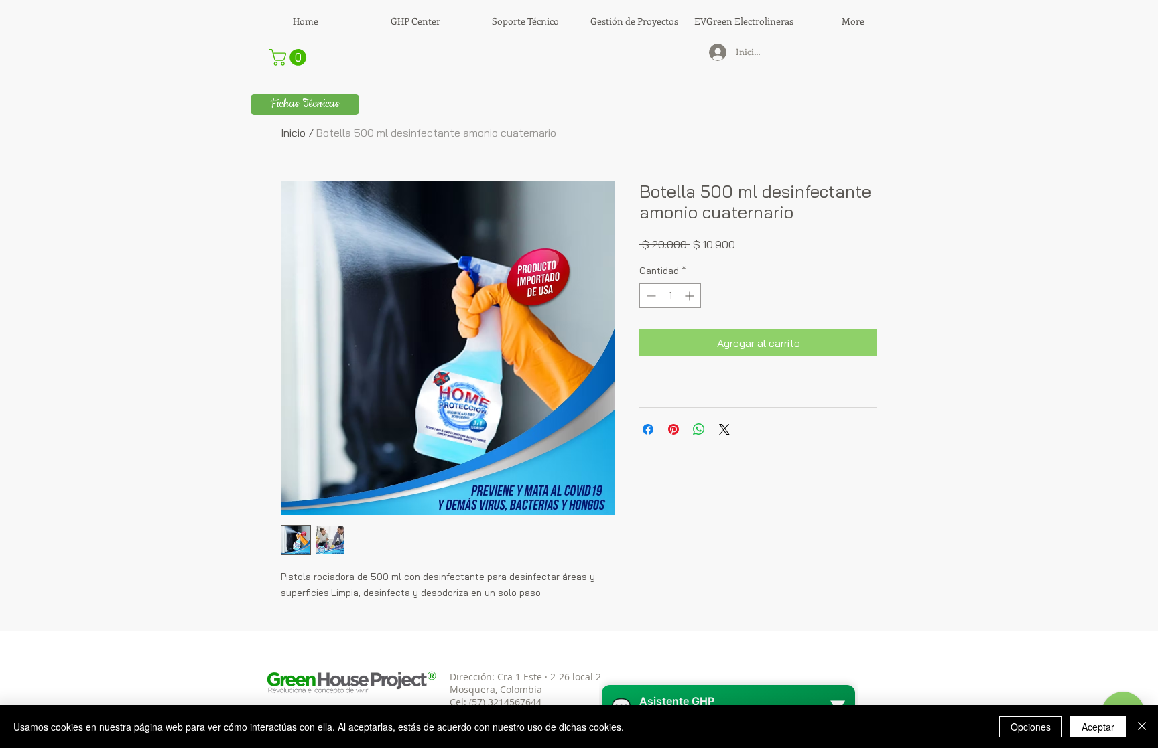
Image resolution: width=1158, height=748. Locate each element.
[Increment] (690, 295)
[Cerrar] (1142, 726)
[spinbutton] (670, 295)
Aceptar (1098, 726)
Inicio (293, 132)
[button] (289, 57)
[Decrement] (649, 295)
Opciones (1031, 726)
